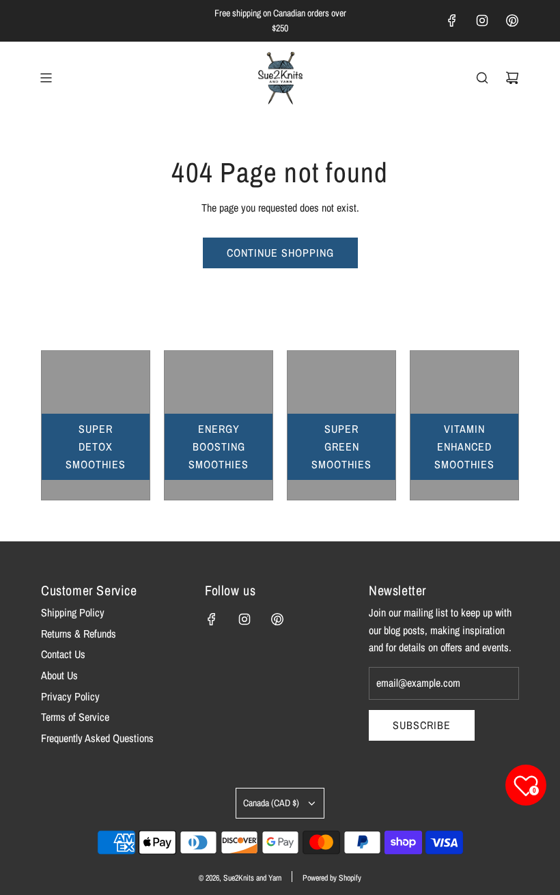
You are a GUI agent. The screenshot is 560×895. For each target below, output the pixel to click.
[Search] (482, 78)
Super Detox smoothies (96, 446)
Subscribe (422, 725)
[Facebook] (452, 20)
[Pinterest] (512, 20)
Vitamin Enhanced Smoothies (464, 446)
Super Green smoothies (341, 446)
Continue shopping (280, 252)
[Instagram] (482, 20)
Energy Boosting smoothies (218, 446)
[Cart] (512, 78)
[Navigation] (46, 78)
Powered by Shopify (332, 877)
